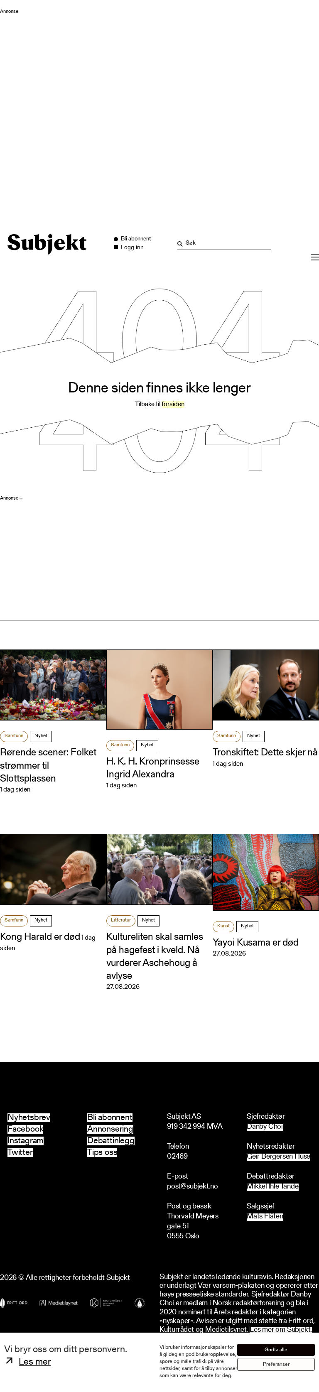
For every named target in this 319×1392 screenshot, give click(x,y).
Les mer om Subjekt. (281, 1330)
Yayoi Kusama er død (256, 943)
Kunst (223, 926)
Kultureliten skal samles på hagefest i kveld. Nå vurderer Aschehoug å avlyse (154, 956)
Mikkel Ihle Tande (273, 1187)
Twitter (20, 1152)
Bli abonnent (110, 1117)
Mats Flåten (265, 1216)
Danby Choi (265, 1127)
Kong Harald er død (40, 937)
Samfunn (14, 735)
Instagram (25, 1141)
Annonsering (110, 1129)
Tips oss (102, 1152)
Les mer (35, 1362)
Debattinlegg (111, 1141)
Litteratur (121, 920)
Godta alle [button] (276, 1350)
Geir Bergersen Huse (278, 1157)
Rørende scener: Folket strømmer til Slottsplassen (48, 766)
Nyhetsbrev (28, 1117)
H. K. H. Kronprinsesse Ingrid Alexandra (152, 768)
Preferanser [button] (276, 1364)
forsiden (173, 404)
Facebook (25, 1129)
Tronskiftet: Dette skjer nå (265, 753)
